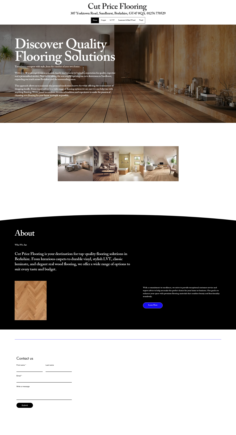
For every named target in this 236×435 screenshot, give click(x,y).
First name (21, 365)
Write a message (23, 386)
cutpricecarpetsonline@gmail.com (187, 350)
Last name (50, 365)
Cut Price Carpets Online (33, 346)
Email (19, 376)
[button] (153, 305)
